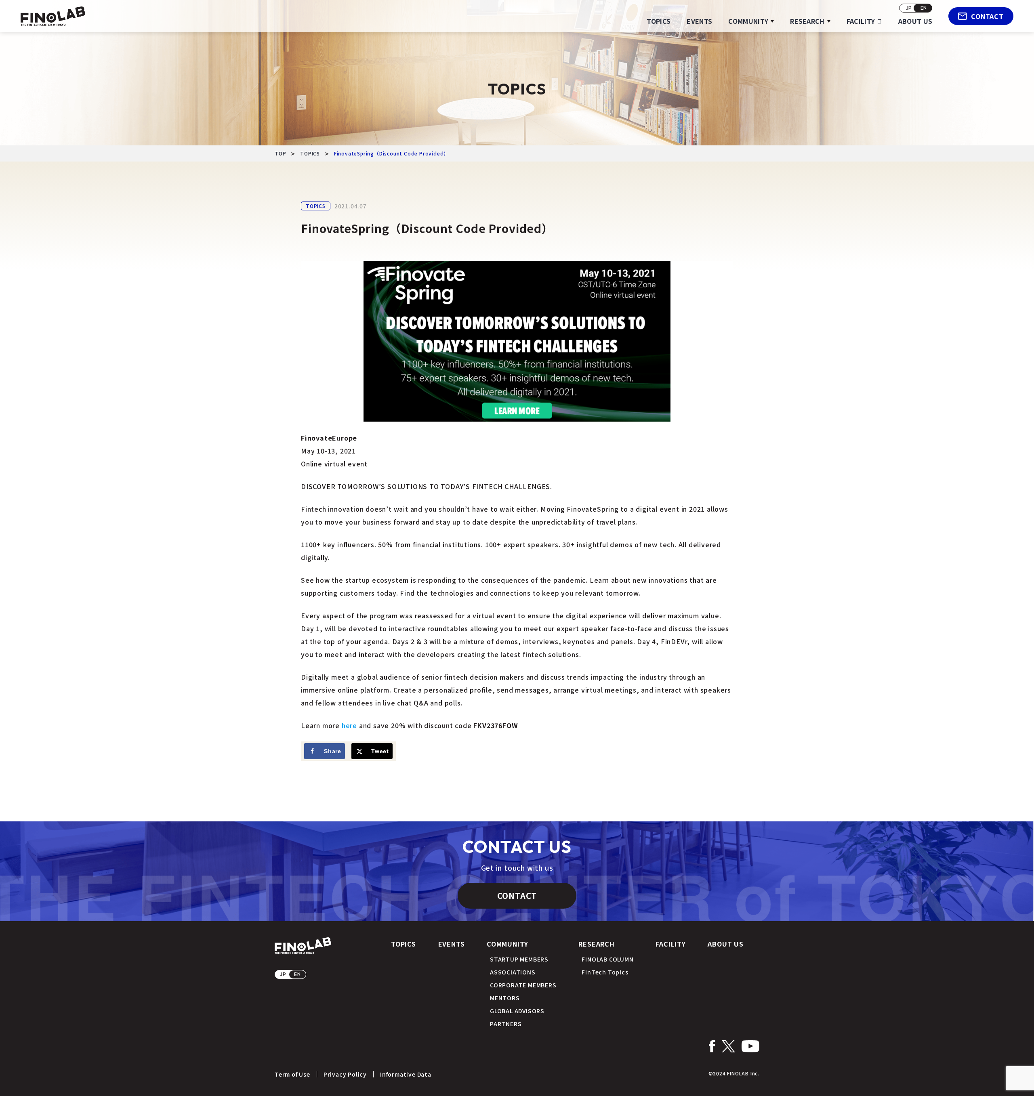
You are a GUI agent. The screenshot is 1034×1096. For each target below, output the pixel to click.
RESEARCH (807, 21)
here (349, 725)
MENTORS (505, 998)
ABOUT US (915, 21)
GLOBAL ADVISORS (517, 1011)
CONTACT (987, 16)
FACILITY (861, 21)
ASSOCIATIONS (513, 972)
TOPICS (658, 21)
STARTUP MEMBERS (519, 959)
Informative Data (405, 1074)
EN (924, 8)
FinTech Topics (605, 972)
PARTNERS (505, 1024)
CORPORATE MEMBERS (523, 985)
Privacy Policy (345, 1074)
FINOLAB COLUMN (607, 959)
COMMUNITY (748, 21)
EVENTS (699, 21)
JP (909, 8)
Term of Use (292, 1074)
